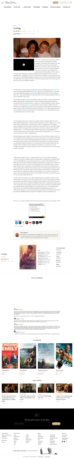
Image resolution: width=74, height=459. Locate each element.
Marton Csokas (41, 252)
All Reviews (4, 436)
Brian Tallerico (16, 33)
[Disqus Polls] (37, 294)
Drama (24, 31)
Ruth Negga (34, 91)
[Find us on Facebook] (62, 441)
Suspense (28, 441)
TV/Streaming (36, 7)
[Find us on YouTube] (64, 441)
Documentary (16, 439)
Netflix (27, 436)
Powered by (16, 226)
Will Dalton (40, 264)
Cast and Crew (4, 438)
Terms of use (40, 456)
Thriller (27, 442)
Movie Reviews (7, 7)
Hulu (15, 444)
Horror (15, 442)
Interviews (45, 7)
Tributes (39, 444)
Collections (17, 7)
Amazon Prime (17, 436)
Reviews (14, 25)
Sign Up (3, 442)
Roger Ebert (52, 442)
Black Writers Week (53, 438)
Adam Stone (58, 249)
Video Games (52, 436)
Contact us (64, 436)
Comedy (15, 438)
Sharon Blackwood (41, 256)
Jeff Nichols (37, 59)
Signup (55, 2)
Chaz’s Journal (40, 436)
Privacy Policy (47, 456)
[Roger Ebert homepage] (9, 2)
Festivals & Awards (55, 7)
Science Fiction (29, 439)
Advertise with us (65, 438)
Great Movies (27, 7)
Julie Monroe (58, 266)
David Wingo (58, 253)
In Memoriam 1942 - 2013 (33, 450)
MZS (39, 439)
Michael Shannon (41, 253)
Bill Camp (29, 105)
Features (51, 439)
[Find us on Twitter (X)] (66, 441)
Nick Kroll (39, 255)
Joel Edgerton (55, 89)
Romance (28, 438)
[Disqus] (37, 321)
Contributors (66, 7)
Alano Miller (40, 261)
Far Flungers (40, 441)
